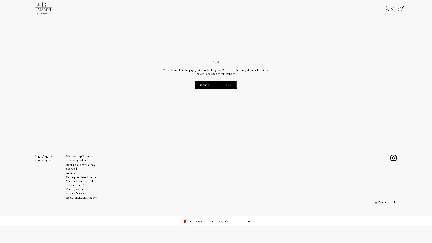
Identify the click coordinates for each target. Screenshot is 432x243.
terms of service (76, 193)
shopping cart (43, 160)
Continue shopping (216, 84)
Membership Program (79, 156)
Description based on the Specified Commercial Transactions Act (81, 181)
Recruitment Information (81, 197)
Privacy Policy (74, 189)
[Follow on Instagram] (393, 158)
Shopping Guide (76, 160)
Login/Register (44, 156)
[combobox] (197, 221)
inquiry (70, 173)
